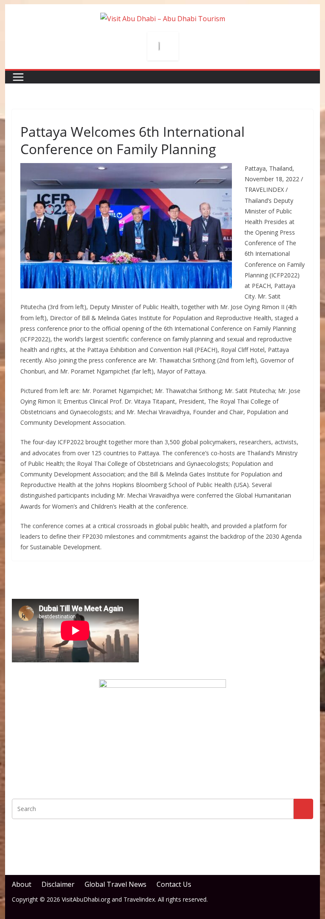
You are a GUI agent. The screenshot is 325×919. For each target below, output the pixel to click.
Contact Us (174, 884)
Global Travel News (115, 884)
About (21, 884)
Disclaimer (57, 884)
